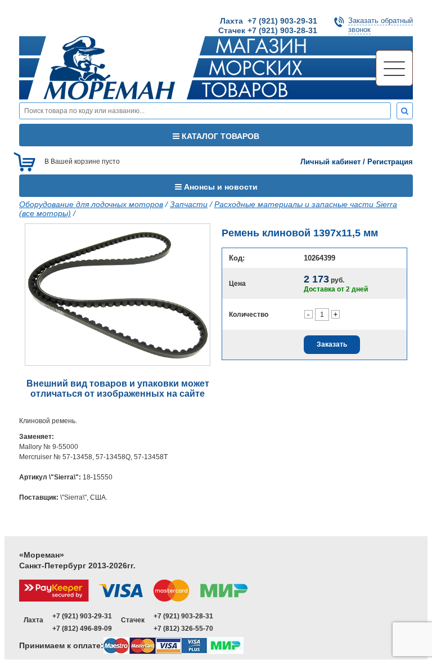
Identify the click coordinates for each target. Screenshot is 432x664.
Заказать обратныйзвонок (380, 25)
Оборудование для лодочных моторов (91, 204)
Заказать (332, 344)
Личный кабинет (330, 162)
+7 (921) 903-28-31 (183, 616)
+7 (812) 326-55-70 (183, 628)
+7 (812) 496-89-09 (82, 628)
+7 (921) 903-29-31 (82, 616)
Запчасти (189, 204)
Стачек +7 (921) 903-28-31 (267, 30)
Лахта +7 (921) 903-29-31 (268, 20)
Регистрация (390, 162)
